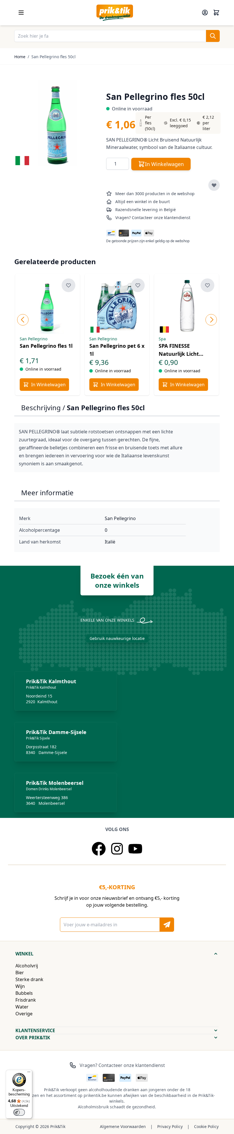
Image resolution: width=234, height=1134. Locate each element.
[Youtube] (135, 849)
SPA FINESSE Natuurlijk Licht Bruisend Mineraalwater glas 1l (186, 350)
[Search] (213, 36)
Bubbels (24, 993)
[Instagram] (117, 849)
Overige (24, 1013)
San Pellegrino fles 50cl (53, 56)
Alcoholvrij (26, 966)
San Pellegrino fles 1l (46, 345)
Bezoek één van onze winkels (117, 580)
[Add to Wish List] (214, 185)
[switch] (19, 1112)
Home (19, 56)
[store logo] (114, 13)
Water (22, 1007)
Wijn (20, 986)
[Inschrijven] (167, 924)
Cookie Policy (206, 1126)
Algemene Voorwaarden (123, 1126)
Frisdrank (25, 1000)
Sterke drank (29, 979)
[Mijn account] (204, 12)
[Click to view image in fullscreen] (57, 123)
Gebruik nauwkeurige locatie (117, 638)
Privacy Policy (170, 1126)
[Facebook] (99, 849)
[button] (117, 953)
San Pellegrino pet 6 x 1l (116, 349)
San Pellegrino (120, 518)
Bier (19, 972)
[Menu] (28, 1073)
